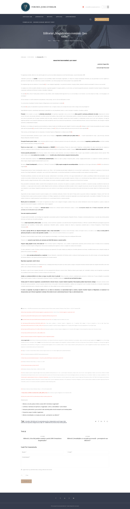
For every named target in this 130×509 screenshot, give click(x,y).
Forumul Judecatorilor (43, 421)
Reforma (50, 422)
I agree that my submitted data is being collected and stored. (37, 469)
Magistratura (36, 422)
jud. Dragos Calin (61, 421)
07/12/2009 (87, 436)
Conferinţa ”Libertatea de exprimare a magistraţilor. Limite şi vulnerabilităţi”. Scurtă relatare (45, 406)
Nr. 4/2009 (45, 422)
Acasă (49, 40)
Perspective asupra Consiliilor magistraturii (33, 412)
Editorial (35, 421)
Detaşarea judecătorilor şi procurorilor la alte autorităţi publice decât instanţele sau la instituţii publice (47, 409)
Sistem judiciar (63, 422)
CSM (31, 421)
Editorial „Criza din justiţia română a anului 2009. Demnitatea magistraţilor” (41, 404)
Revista (55, 422)
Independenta (53, 421)
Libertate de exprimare (27, 422)
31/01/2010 (31, 57)
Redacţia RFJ (39, 57)
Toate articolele (56, 40)
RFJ (58, 422)
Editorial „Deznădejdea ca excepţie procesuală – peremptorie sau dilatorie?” (41, 415)
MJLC (41, 422)
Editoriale (23, 57)
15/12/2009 (42, 436)
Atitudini (27, 421)
